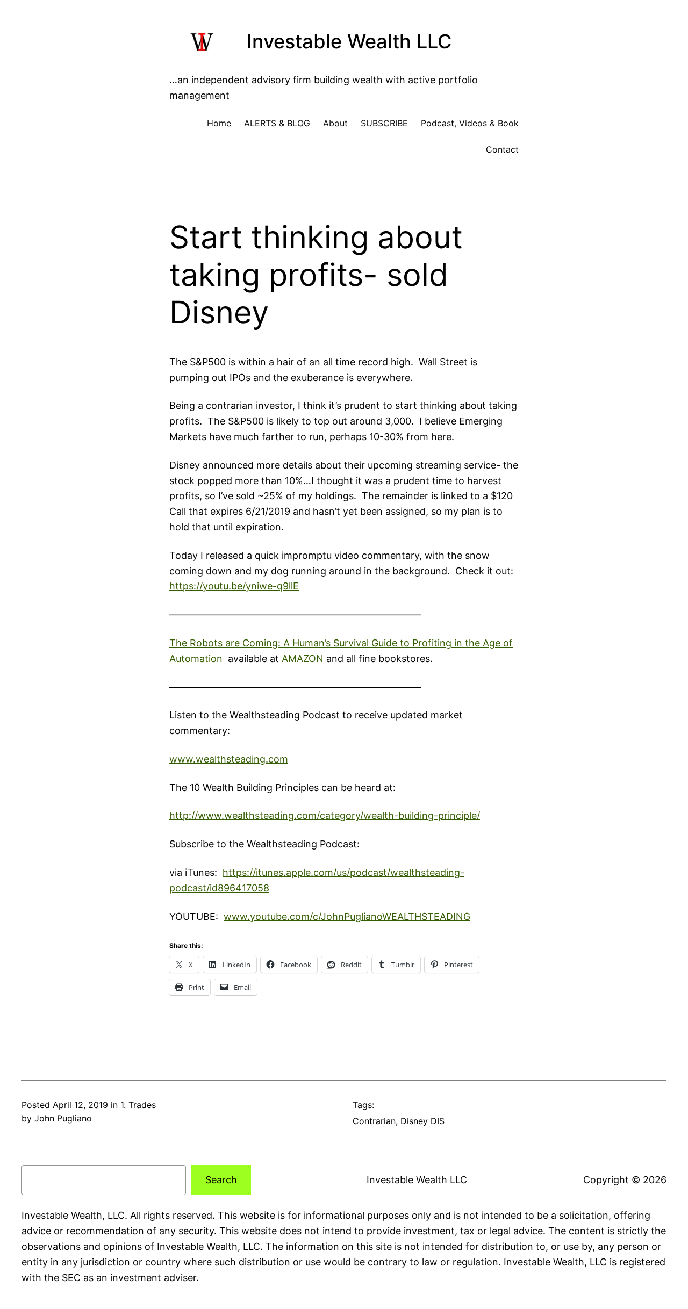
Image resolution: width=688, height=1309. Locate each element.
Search (221, 1179)
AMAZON (303, 658)
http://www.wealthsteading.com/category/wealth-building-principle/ (324, 815)
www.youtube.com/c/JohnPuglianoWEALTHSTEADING (347, 916)
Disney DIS (422, 1121)
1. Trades (138, 1104)
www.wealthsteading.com (228, 759)
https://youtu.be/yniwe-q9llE (234, 586)
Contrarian (374, 1121)
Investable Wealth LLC (349, 41)
